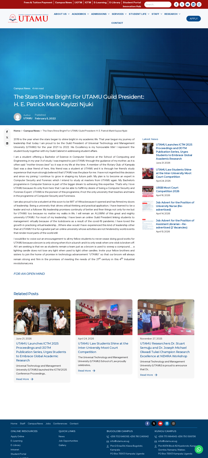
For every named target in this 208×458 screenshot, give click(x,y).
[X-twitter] (182, 4)
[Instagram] (173, 423)
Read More (22, 379)
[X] (7, 138)
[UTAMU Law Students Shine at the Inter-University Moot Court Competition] (104, 317)
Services (118, 14)
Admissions (99, 14)
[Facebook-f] (176, 4)
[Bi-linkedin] (193, 4)
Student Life (137, 14)
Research (170, 14)
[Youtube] (187, 4)
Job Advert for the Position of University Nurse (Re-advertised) (175, 206)
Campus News (22, 88)
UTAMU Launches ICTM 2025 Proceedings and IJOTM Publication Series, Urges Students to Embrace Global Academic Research (174, 151)
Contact (117, 22)
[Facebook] (7, 132)
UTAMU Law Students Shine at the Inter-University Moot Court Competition (173, 173)
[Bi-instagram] (199, 4)
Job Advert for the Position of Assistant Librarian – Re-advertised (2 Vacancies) (175, 224)
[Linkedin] (7, 143)
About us (60, 14)
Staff (155, 14)
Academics (79, 14)
